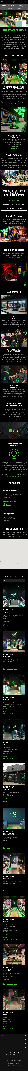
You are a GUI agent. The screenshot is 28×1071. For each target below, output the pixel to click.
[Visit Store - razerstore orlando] (14, 954)
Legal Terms (6, 1054)
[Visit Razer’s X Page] (13, 1065)
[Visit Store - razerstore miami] (14, 999)
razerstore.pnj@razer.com (9, 501)
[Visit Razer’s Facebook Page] (6, 1065)
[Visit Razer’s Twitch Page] (20, 1065)
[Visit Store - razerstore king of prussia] (14, 906)
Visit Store (6, 621)
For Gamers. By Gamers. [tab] (14, 209)
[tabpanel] (14, 230)
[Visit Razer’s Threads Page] (10, 1065)
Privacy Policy (13, 1054)
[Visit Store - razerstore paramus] (14, 684)
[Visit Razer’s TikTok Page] (17, 1065)
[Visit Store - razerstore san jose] (14, 596)
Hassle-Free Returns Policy (14, 476)
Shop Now (18, 8)
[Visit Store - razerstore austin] (14, 729)
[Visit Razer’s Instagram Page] (8, 1065)
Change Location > (17, 1060)
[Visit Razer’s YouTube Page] (15, 1065)
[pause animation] (25, 285)
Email (8, 626)
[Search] (22, 2)
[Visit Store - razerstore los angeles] (14, 818)
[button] (2, 2)
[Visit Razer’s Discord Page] (22, 1065)
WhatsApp (8, 505)
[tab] (14, 204)
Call (4, 505)
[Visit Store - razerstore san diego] (14, 641)
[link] (13, 1)
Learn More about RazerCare (14, 420)
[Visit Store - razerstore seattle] (14, 774)
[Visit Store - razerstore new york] (14, 863)
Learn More (14, 148)
